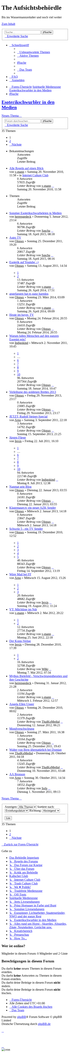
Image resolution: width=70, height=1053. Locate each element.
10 (18, 374)
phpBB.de (44, 1024)
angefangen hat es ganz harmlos (28, 293)
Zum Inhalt (8, 24)
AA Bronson (17, 774)
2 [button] (10, 141)
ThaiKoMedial (51, 721)
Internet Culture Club (35, 175)
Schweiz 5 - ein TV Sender (26, 528)
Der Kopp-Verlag (20, 641)
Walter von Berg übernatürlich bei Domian (35, 749)
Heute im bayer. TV (21, 314)
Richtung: (35, 810)
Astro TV (15, 237)
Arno (18, 420)
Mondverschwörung (21, 728)
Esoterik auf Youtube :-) (23, 262)
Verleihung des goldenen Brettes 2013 (32, 392)
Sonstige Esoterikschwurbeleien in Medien (35, 213)
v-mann (19, 171)
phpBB (21, 1017)
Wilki (45, 669)
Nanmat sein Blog (20, 486)
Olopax (19, 241)
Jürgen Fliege (17, 437)
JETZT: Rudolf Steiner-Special (28, 416)
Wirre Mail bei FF (20, 574)
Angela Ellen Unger (21, 704)
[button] (15, 144)
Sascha (46, 230)
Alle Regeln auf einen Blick (26, 168)
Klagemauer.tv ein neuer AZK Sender (32, 507)
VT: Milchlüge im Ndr (23, 609)
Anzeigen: (11, 806)
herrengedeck (23, 216)
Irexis (18, 441)
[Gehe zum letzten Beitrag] (53, 185)
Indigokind (21, 343)
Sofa (44, 788)
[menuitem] (33, 52)
